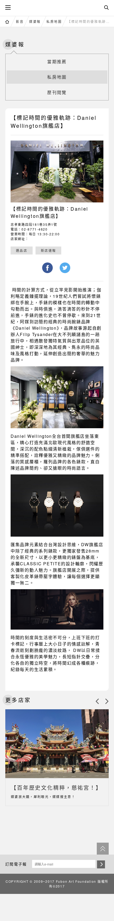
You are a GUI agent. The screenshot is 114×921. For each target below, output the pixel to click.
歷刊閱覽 (57, 92)
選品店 (21, 250)
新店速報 (48, 250)
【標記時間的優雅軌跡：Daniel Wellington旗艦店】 (89, 21)
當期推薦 (57, 61)
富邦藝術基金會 (57, 7)
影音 (20, 21)
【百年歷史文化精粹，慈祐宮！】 (56, 787)
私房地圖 (54, 21)
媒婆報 (35, 21)
